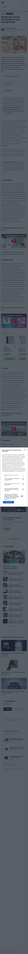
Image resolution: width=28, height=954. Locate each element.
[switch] (22, 479)
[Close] (25, 450)
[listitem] (14, 476)
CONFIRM (8, 502)
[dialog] (14, 477)
